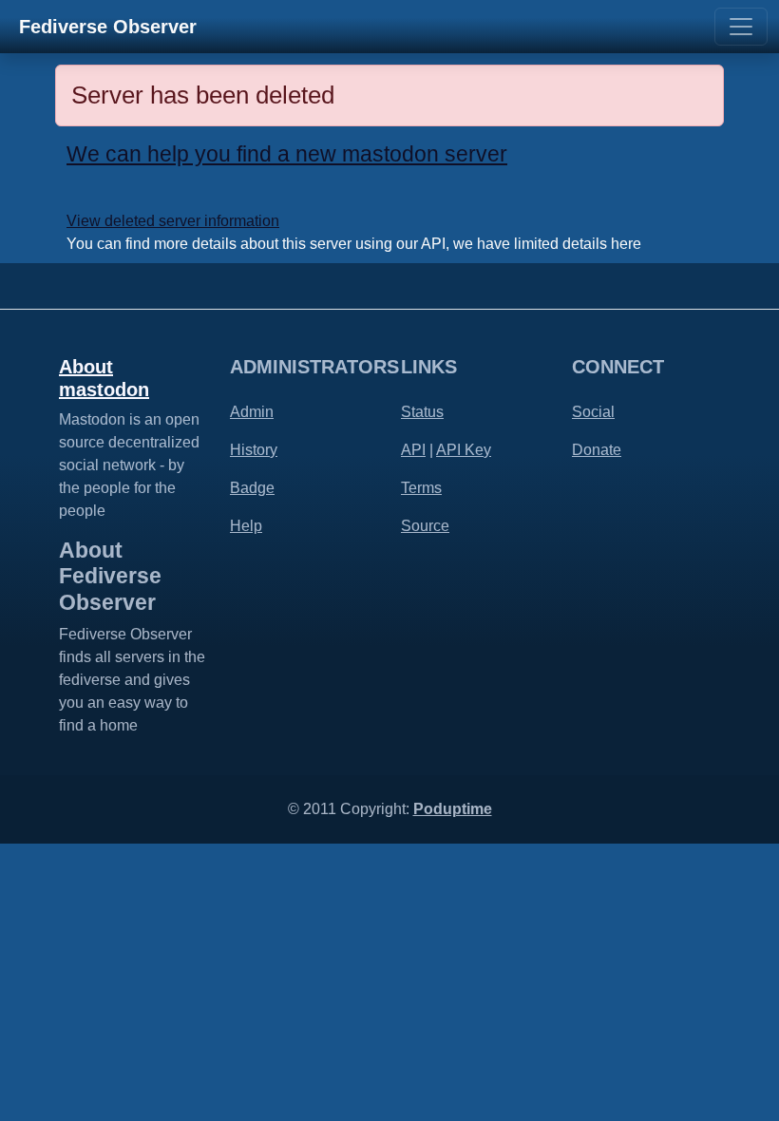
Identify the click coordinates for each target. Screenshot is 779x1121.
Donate (596, 450)
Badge (252, 488)
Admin (252, 412)
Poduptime (452, 809)
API (413, 450)
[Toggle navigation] (741, 27)
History (253, 450)
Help (246, 526)
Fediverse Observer (108, 26)
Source (425, 526)
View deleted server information (172, 221)
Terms (421, 488)
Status (422, 412)
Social (593, 412)
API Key (463, 450)
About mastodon (104, 378)
